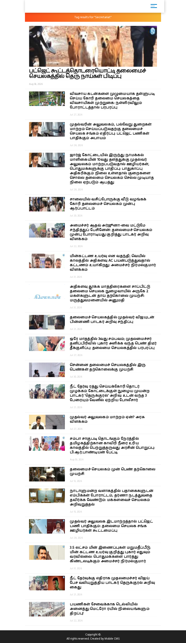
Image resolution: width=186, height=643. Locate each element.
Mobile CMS (112, 639)
